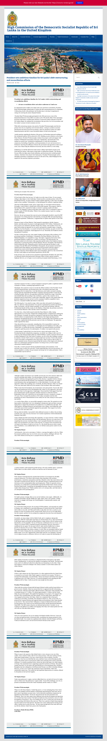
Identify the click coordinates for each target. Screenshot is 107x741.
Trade (78, 321)
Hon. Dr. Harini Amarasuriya (82, 174)
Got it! (79, 2)
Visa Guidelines (80, 330)
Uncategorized (80, 326)
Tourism (52, 37)
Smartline (99, 736)
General (79, 312)
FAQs (92, 37)
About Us (14, 37)
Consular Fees (85, 37)
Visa (78, 328)
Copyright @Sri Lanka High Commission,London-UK (17, 736)
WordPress (93, 736)
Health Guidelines (81, 313)
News (18, 82)
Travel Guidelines (81, 322)
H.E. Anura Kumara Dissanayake (83, 145)
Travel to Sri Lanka (81, 324)
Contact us (9, 41)
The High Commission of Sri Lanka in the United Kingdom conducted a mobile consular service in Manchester (87, 98)
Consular (79, 310)
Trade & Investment (63, 37)
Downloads (74, 37)
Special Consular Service (82, 94)
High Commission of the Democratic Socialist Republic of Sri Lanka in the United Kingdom (52, 28)
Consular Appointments (40, 37)
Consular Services (25, 37)
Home (7, 37)
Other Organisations (82, 317)
